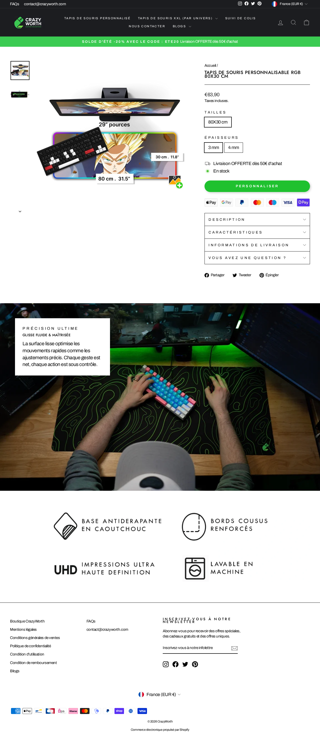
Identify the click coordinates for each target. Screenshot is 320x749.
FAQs (14, 4)
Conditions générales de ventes (35, 638)
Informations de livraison (248, 245)
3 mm (213, 147)
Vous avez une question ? (247, 258)
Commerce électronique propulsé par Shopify (160, 730)
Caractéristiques (235, 232)
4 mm (233, 147)
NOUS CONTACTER (147, 26)
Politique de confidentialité (30, 646)
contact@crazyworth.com (45, 4)
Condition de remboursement (33, 663)
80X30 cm (217, 122)
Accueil (210, 66)
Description (227, 220)
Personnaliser (257, 186)
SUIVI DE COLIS (240, 18)
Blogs (15, 671)
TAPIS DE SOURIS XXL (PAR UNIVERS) (176, 18)
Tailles (215, 112)
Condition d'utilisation (27, 654)
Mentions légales (23, 630)
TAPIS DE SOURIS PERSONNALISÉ (97, 18)
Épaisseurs (221, 138)
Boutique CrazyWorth (27, 621)
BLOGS (180, 26)
